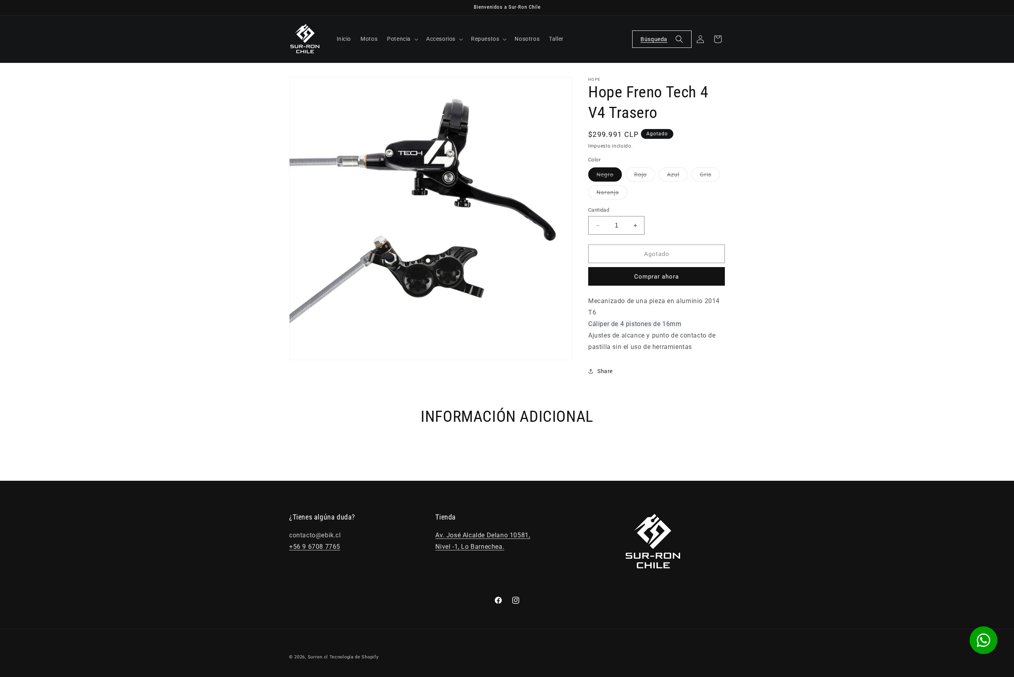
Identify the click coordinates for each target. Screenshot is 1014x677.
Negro (609, 176)
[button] (401, 38)
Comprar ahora (656, 276)
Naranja (612, 194)
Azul (677, 176)
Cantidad (598, 210)
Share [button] (605, 371)
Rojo (644, 176)
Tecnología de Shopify (354, 657)
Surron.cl (318, 657)
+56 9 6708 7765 (314, 546)
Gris (710, 176)
